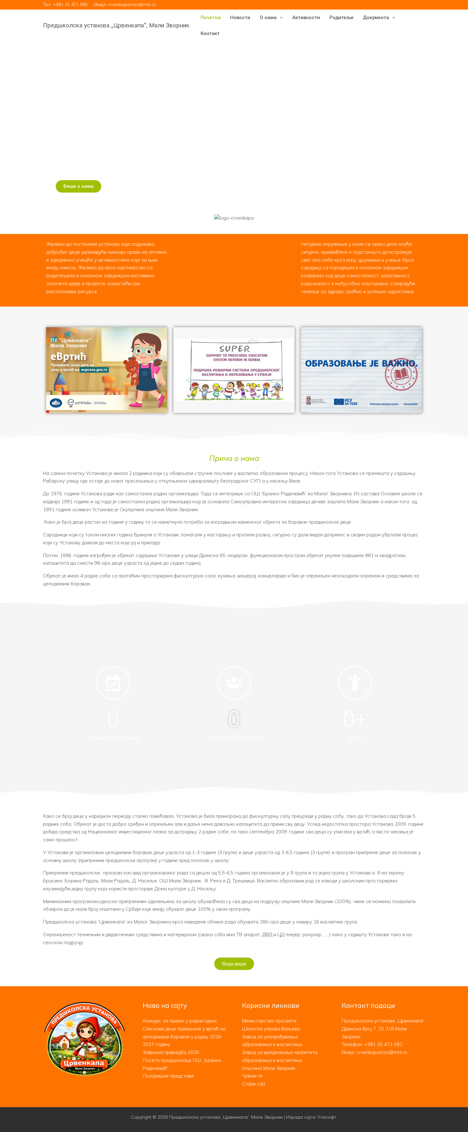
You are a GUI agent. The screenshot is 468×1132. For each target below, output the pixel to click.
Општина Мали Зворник (268, 1068)
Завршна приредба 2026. (171, 1052)
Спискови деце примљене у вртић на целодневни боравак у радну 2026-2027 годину (184, 1037)
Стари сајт (254, 1084)
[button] (280, 17)
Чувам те (252, 1076)
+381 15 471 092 (70, 4)
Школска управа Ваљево (271, 1029)
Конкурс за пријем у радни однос (180, 1021)
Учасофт (327, 1117)
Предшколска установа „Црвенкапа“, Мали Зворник (116, 25)
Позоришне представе (168, 1076)
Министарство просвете (269, 1021)
